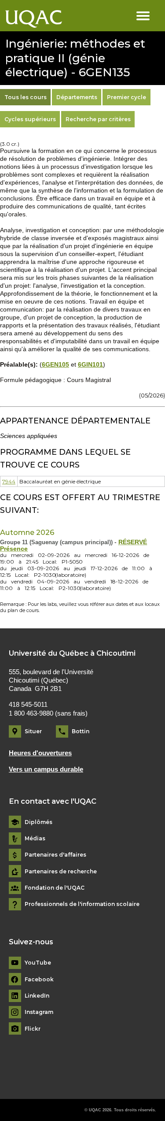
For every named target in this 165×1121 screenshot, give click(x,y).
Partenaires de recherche (61, 872)
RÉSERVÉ (132, 542)
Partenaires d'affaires (55, 855)
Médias (35, 838)
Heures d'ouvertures (40, 753)
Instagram (39, 1012)
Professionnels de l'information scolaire (82, 904)
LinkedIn (37, 996)
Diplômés (38, 822)
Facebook (39, 979)
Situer (33, 731)
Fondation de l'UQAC (54, 888)
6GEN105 (55, 364)
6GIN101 (90, 364)
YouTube (38, 963)
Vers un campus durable (46, 769)
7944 (8, 481)
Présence (14, 549)
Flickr (32, 1029)
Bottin (80, 731)
